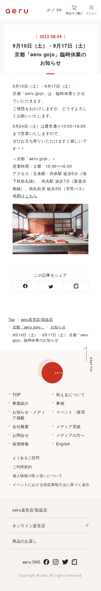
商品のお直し (24, 541)
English (63, 444)
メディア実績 (68, 426)
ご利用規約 (22, 466)
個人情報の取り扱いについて (38, 475)
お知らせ (58, 327)
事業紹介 (20, 403)
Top (11, 319)
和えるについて (70, 394)
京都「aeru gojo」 (29, 327)
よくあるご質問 (26, 457)
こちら (31, 195)
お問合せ (20, 435)
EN (59, 10)
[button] (91, 10)
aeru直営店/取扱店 (37, 319)
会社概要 (20, 426)
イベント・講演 (70, 412)
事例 (60, 403)
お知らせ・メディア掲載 (28, 415)
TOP (16, 394)
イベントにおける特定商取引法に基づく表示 (51, 484)
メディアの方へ (70, 435)
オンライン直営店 (28, 525)
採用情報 (20, 444)
